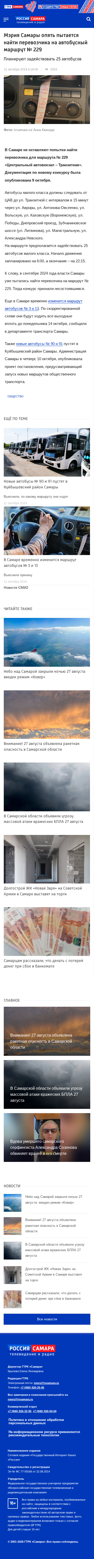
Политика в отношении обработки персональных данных (36, 1421)
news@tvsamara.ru (46, 1382)
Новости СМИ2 (16, 587)
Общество (16, 396)
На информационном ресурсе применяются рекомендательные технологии (44, 1433)
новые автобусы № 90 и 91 (39, 344)
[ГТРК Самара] (30, 20)
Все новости (47, 1319)
